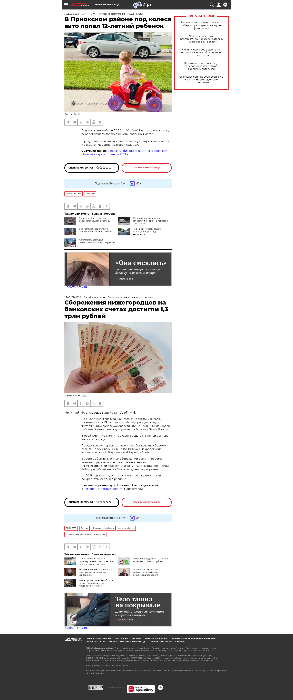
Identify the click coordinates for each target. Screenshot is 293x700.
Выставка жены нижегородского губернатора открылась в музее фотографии (201, 25)
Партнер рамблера (115, 687)
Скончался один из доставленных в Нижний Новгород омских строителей (201, 79)
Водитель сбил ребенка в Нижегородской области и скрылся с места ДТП (124, 152)
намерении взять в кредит (103, 488)
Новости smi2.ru (75, 287)
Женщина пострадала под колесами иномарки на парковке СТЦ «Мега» (150, 221)
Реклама (136, 638)
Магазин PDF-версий (156, 638)
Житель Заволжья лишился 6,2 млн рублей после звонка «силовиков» (95, 572)
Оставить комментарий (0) (147, 168)
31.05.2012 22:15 (72, 14)
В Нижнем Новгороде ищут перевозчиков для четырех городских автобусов (201, 66)
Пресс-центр (121, 638)
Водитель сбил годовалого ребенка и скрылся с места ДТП (96, 219)
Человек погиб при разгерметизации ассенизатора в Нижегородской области (201, 39)
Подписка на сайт (95, 642)
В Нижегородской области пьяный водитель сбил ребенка (96, 230)
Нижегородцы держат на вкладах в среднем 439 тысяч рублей (150, 560)
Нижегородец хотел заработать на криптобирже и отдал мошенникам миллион (96, 583)
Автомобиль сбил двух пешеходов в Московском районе (97, 241)
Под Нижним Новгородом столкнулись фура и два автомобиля (147, 232)
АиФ (84, 395)
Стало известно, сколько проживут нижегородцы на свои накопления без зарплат (96, 561)
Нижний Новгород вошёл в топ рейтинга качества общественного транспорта (201, 52)
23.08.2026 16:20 (72, 297)
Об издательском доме (98, 638)
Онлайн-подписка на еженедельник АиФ (193, 638)
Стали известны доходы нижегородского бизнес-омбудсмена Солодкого (146, 572)
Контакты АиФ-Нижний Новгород (127, 642)
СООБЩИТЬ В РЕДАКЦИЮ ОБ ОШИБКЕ (167, 642)
